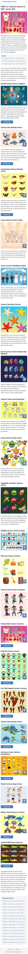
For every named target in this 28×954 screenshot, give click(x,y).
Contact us (17, 949)
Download (6, 122)
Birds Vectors (10, 116)
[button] (1, 1)
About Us (10, 949)
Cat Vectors (12, 52)
